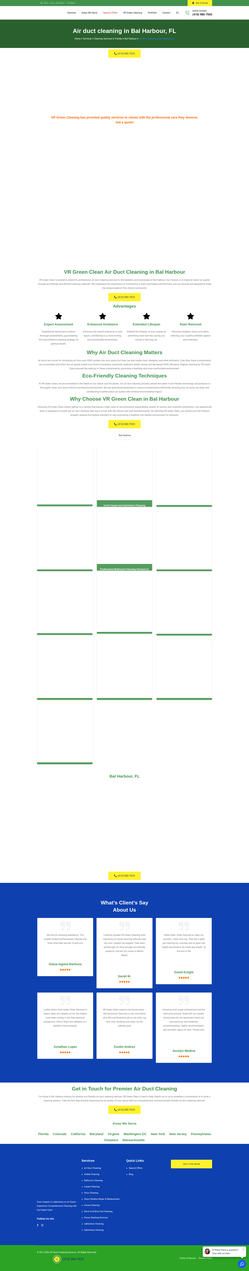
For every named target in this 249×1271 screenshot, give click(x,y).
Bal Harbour (125, 435)
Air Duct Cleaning (92, 1165)
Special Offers (110, 12)
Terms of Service (188, 1255)
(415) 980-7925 (202, 14)
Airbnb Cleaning (91, 1172)
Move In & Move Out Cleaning (98, 1209)
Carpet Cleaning (91, 1184)
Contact (166, 12)
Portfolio (152, 12)
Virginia (113, 1132)
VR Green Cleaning (132, 12)
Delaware (111, 1138)
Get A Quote (202, 3)
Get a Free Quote (191, 1161)
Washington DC (135, 1132)
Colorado (60, 1132)
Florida (43, 1132)
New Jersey (178, 1132)
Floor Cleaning (91, 1190)
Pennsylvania (201, 1132)
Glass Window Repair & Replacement (101, 1196)
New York (158, 1132)
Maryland (96, 1132)
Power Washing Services (96, 1215)
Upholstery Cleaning (93, 1221)
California (78, 1132)
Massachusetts (133, 1138)
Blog (131, 1172)
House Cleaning (91, 1203)
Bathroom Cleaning (93, 1178)
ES (177, 12)
